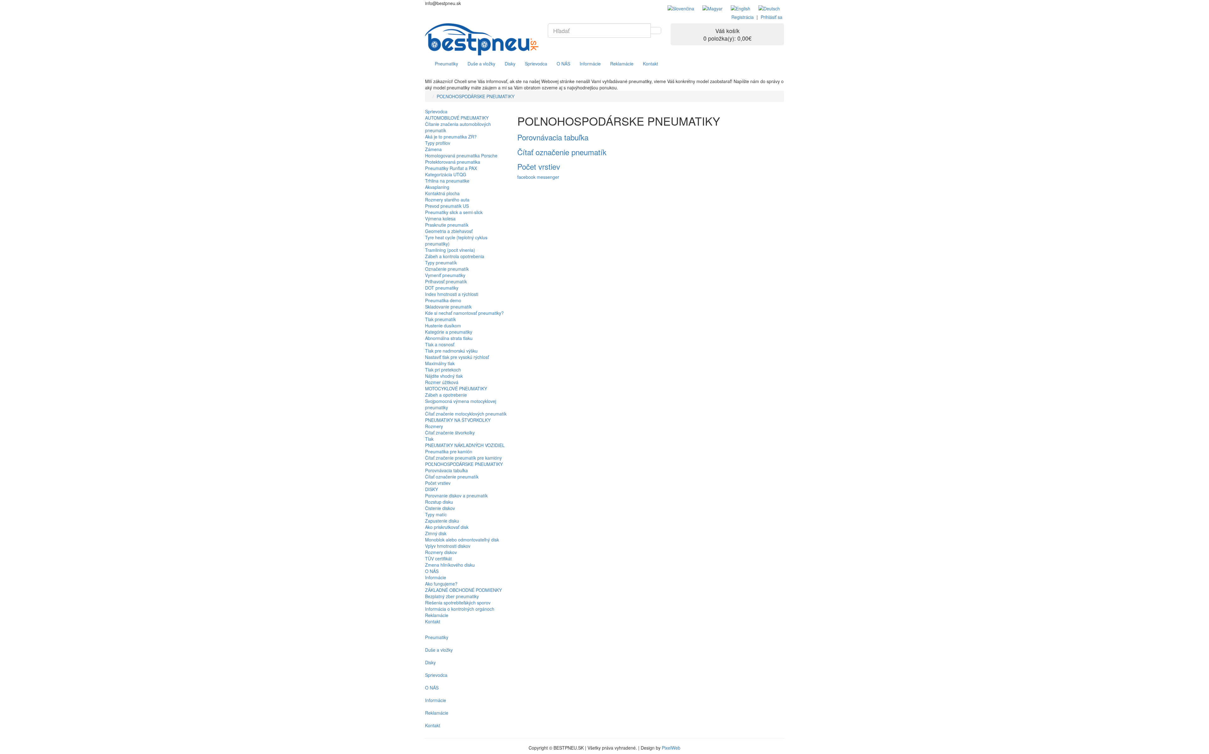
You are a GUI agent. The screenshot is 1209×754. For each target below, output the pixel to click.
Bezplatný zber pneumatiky (452, 596)
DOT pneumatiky (441, 288)
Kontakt (650, 63)
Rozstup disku (439, 502)
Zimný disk (435, 533)
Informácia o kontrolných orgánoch (459, 609)
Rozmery (434, 426)
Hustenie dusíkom (443, 325)
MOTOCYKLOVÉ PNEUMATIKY (456, 388)
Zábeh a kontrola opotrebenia (454, 256)
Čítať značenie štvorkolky (450, 432)
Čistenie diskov (440, 508)
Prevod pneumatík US (447, 206)
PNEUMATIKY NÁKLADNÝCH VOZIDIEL (465, 445)
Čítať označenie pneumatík (452, 476)
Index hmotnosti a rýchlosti (451, 294)
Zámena (433, 149)
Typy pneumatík (441, 262)
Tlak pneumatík (440, 319)
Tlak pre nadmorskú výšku (451, 351)
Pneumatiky (446, 63)
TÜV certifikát (438, 558)
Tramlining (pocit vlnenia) (450, 250)
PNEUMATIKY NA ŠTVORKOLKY (458, 420)
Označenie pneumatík (447, 269)
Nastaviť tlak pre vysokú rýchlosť (457, 357)
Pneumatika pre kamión (448, 451)
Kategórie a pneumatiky (448, 332)
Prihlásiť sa (771, 17)
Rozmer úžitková (441, 382)
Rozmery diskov (441, 552)
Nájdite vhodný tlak (444, 376)
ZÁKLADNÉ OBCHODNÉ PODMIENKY (463, 590)
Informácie (590, 63)
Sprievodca (536, 63)
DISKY (431, 489)
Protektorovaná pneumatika (452, 162)
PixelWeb (671, 748)
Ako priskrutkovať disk (446, 527)
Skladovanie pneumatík (448, 306)
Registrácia (742, 17)
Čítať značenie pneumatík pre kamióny (463, 458)
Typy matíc (436, 514)
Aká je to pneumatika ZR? (451, 136)
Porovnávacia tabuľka (446, 470)
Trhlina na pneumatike (447, 181)
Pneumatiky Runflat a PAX (451, 168)
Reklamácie (621, 63)
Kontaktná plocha (442, 193)
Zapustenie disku (442, 521)
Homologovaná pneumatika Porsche (461, 155)
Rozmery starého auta (447, 199)
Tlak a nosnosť (439, 344)
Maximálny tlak (440, 363)
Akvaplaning (437, 187)
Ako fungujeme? (441, 584)
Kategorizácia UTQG (445, 174)
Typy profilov (437, 143)
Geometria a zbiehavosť (449, 231)
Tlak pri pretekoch (443, 369)
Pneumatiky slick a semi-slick (454, 212)
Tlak (429, 439)
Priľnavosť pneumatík (446, 281)
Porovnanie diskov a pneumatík (456, 495)
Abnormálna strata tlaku (449, 338)
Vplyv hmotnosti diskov (447, 546)
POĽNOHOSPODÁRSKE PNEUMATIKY (475, 96)
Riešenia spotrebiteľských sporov (458, 602)
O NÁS (563, 63)
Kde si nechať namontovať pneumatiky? (464, 313)
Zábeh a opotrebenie (446, 395)
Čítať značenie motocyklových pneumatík (466, 414)
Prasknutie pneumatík (446, 225)
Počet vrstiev (438, 483)
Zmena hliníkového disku (450, 565)
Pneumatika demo (443, 300)
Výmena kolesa (440, 218)
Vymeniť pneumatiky (445, 275)
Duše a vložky (481, 63)
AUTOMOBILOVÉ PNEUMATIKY (457, 118)
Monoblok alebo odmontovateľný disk (462, 539)
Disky (510, 63)
